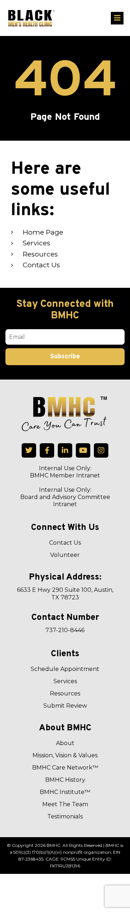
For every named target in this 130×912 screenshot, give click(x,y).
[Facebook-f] (47, 450)
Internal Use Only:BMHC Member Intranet (65, 472)
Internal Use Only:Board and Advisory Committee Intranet (65, 497)
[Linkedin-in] (65, 450)
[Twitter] (29, 450)
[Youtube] (83, 450)
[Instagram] (101, 450)
